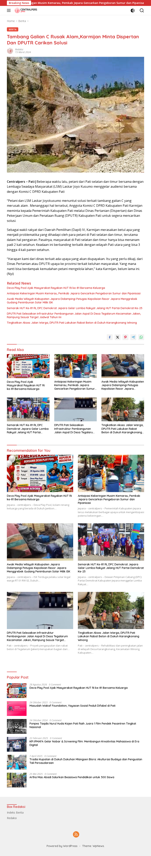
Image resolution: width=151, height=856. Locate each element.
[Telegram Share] (133, 337)
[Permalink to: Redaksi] (10, 50)
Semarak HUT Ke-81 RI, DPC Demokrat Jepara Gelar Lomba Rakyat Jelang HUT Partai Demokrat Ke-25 (74, 308)
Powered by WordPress (62, 846)
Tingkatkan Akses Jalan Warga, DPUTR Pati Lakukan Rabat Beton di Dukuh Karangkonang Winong (72, 322)
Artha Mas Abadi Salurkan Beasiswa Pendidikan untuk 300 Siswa (71, 777)
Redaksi (19, 49)
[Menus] (9, 10)
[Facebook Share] (110, 337)
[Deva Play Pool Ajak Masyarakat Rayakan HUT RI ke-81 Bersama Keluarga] (28, 366)
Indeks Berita (15, 812)
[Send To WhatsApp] (141, 337)
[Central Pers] (25, 10)
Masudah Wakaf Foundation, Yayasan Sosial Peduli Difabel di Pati (72, 705)
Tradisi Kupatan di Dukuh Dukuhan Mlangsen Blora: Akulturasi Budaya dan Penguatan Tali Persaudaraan (85, 761)
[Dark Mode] (132, 10)
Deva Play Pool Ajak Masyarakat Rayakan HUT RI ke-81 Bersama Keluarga (56, 288)
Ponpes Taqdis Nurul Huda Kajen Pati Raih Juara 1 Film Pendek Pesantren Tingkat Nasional (82, 725)
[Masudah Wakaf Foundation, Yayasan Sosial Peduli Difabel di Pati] (17, 708)
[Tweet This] (118, 337)
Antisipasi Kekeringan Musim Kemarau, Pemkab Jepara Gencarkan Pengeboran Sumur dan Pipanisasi (74, 293)
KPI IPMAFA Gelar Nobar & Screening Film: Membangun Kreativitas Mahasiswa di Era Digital (84, 743)
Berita (12, 29)
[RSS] (76, 834)
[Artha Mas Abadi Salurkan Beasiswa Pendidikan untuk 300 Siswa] (17, 780)
